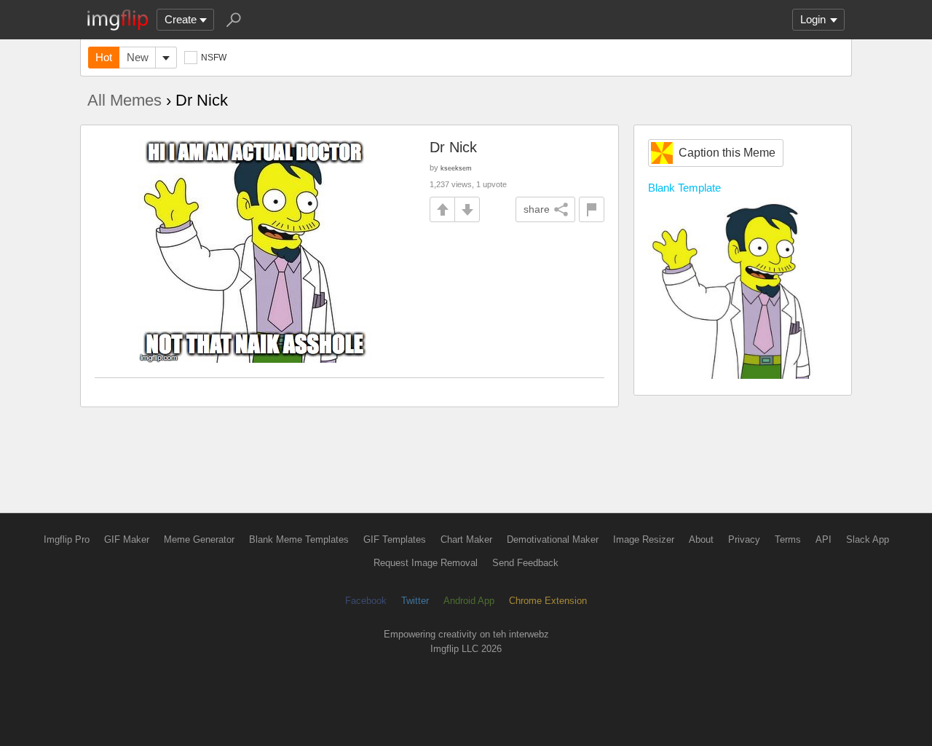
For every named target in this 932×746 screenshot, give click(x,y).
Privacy (744, 539)
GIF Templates (394, 539)
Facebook (366, 600)
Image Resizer (643, 539)
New (138, 57)
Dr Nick (453, 147)
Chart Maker (466, 539)
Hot (103, 57)
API (824, 539)
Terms (788, 539)
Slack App (867, 539)
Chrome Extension (548, 600)
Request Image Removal (426, 562)
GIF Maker (126, 539)
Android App (468, 600)
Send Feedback (525, 562)
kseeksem (456, 168)
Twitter (415, 600)
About (701, 539)
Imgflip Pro (67, 539)
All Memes (124, 100)
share (537, 209)
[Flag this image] (591, 209)
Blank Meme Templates (299, 539)
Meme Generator (199, 539)
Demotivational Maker (553, 539)
